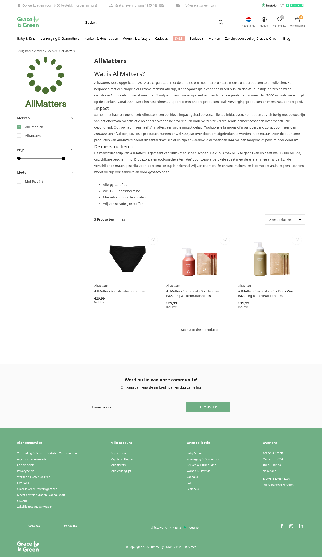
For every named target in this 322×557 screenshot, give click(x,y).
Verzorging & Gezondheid (60, 38)
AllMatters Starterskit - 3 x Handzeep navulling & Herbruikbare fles (193, 293)
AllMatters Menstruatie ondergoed (120, 291)
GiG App (22, 501)
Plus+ (179, 547)
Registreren (118, 453)
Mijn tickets (118, 465)
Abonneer (208, 407)
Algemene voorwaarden (32, 459)
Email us (70, 526)
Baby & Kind (26, 38)
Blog (286, 38)
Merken (214, 38)
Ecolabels (197, 38)
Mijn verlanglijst (121, 471)
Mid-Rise (34, 181)
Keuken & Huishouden (101, 38)
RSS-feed (190, 547)
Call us (34, 526)
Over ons (23, 483)
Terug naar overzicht (30, 51)
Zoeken (221, 22)
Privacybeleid (25, 471)
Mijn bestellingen (122, 459)
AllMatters (33, 135)
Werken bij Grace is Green (33, 477)
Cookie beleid (26, 465)
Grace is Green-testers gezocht (37, 489)
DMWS (168, 547)
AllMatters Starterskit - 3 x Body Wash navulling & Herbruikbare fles (266, 293)
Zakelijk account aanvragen (35, 507)
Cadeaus (161, 38)
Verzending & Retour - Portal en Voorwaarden (47, 453)
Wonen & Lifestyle (136, 38)
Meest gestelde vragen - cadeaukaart (41, 495)
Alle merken (34, 127)
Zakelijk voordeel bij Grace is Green (251, 38)
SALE (178, 38)
